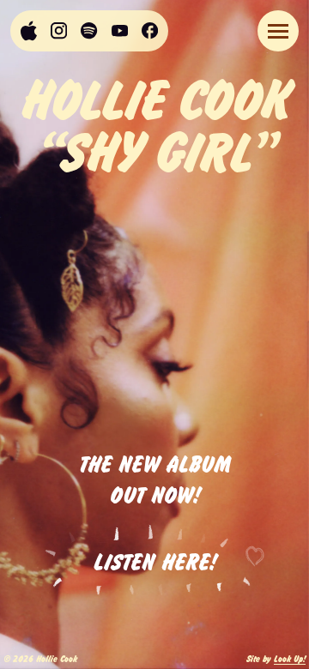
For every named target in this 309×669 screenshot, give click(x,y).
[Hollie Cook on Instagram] (59, 30)
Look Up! (290, 658)
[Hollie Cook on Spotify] (89, 30)
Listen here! (155, 560)
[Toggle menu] (278, 30)
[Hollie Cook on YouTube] (120, 31)
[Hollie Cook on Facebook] (150, 30)
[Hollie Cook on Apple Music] (29, 31)
